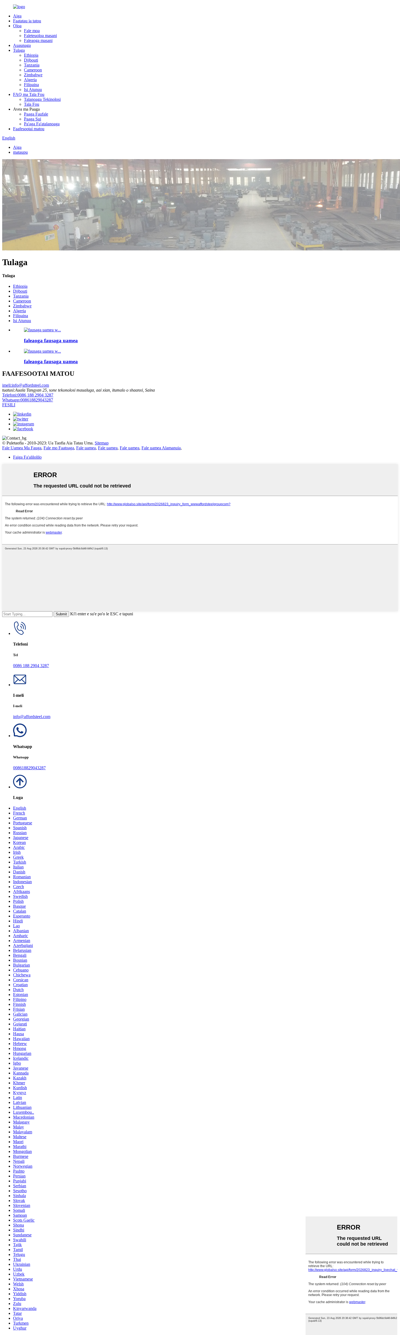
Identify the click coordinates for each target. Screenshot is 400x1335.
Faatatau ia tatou (27, 21)
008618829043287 (27, 400)
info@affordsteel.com (25, 385)
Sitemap (102, 443)
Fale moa (32, 30)
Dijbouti (31, 60)
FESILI (8, 404)
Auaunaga (22, 45)
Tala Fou (31, 104)
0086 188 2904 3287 (27, 395)
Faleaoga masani (38, 40)
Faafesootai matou (28, 128)
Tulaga (19, 50)
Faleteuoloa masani (40, 35)
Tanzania (31, 65)
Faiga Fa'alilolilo (27, 457)
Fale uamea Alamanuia (161, 448)
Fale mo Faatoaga (59, 448)
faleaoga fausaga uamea (51, 340)
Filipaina (31, 84)
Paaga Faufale (36, 114)
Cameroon (33, 70)
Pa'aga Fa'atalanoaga (42, 124)
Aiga (17, 16)
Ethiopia (31, 55)
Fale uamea (86, 448)
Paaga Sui (32, 119)
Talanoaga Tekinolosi (42, 99)
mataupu (20, 152)
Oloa (17, 25)
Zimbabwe (33, 74)
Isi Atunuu (33, 89)
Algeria (30, 79)
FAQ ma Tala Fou (28, 94)
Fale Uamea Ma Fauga (21, 448)
